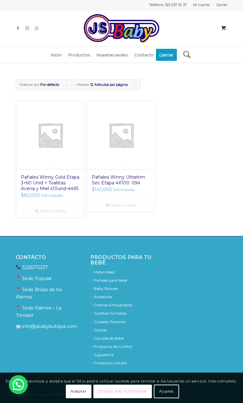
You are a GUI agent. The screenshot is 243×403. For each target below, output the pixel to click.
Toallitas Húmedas (110, 313)
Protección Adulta (110, 363)
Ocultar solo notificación (122, 391)
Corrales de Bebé (109, 338)
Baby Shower (106, 288)
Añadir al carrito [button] (52, 211)
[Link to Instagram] (27, 28)
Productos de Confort (113, 346)
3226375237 (35, 267)
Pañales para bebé (110, 280)
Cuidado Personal (110, 321)
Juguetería (103, 354)
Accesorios (103, 296)
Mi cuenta (201, 5)
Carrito (221, 5)
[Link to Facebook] (17, 28)
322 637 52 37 (176, 5)
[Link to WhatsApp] (36, 28)
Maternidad (104, 272)
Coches (100, 330)
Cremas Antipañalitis (113, 305)
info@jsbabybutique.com (49, 326)
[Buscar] (185, 55)
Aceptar (78, 391)
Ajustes (166, 391)
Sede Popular (37, 278)
